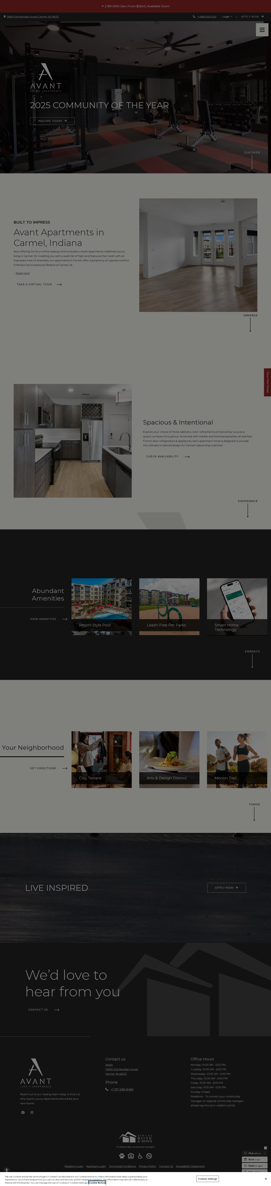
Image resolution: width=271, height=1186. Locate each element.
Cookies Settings (207, 1178)
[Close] (266, 1178)
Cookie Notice (97, 1182)
